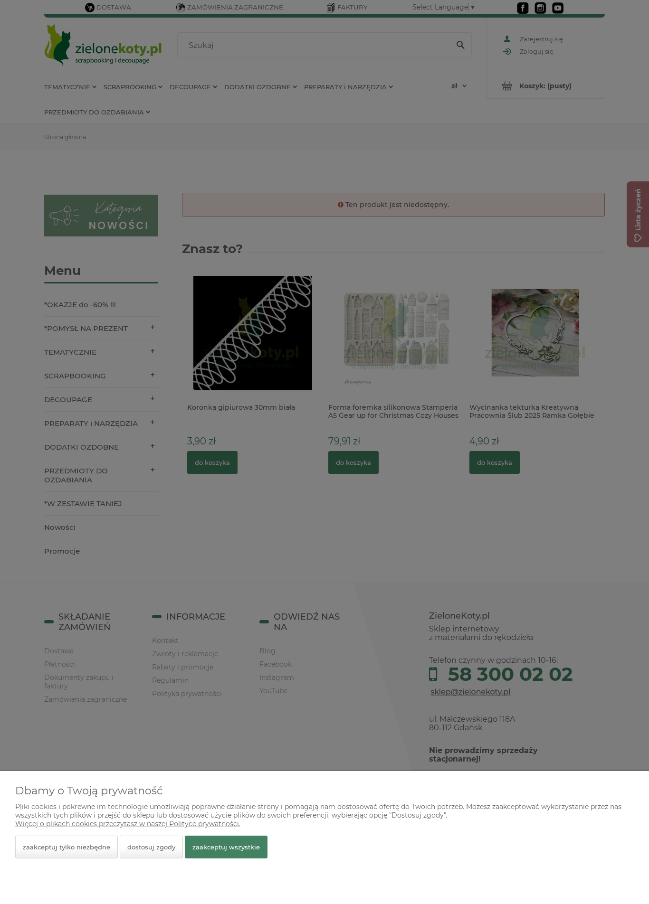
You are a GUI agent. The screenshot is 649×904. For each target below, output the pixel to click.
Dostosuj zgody (151, 847)
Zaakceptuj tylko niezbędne (66, 847)
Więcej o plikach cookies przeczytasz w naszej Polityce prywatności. (127, 823)
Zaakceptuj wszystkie (226, 847)
